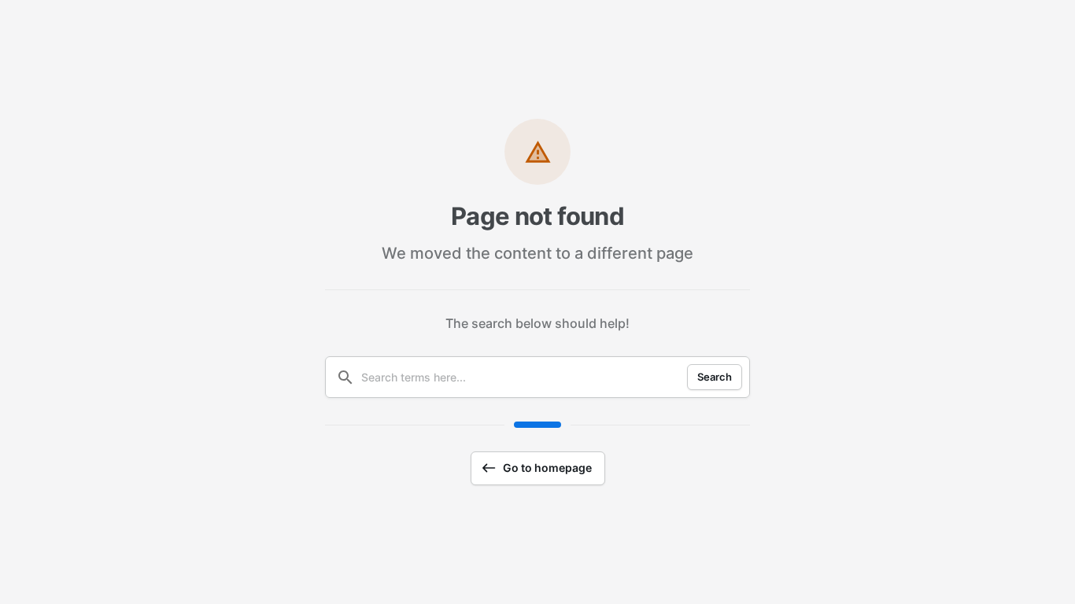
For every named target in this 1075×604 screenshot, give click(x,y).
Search (714, 376)
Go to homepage (547, 467)
